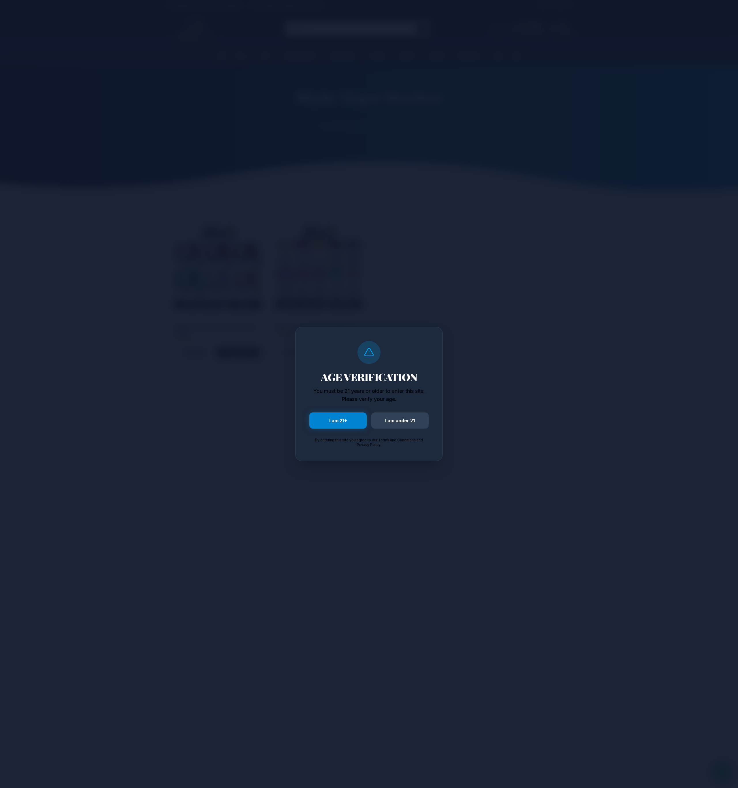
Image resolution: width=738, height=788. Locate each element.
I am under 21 (400, 420)
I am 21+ (338, 420)
